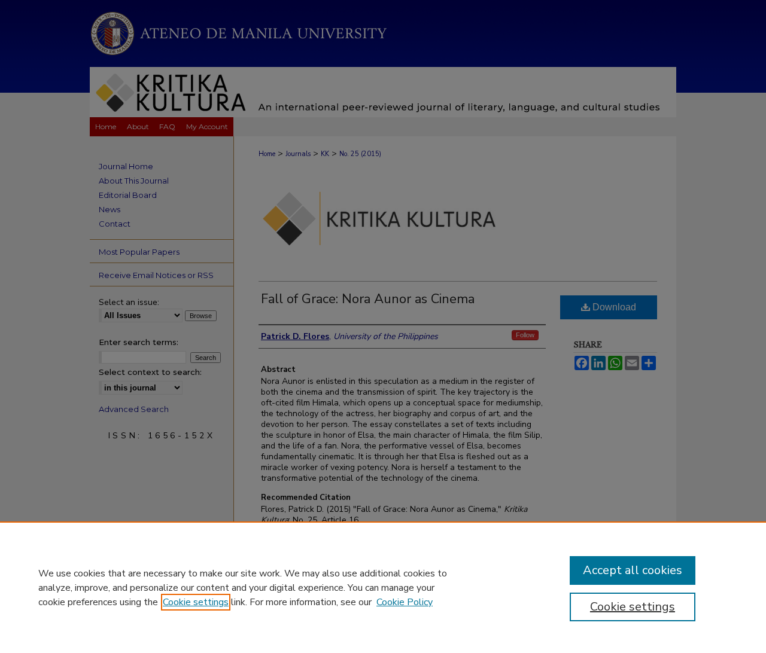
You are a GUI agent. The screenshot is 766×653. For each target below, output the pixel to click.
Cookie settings (196, 602)
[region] (383, 587)
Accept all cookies (632, 570)
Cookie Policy (404, 602)
